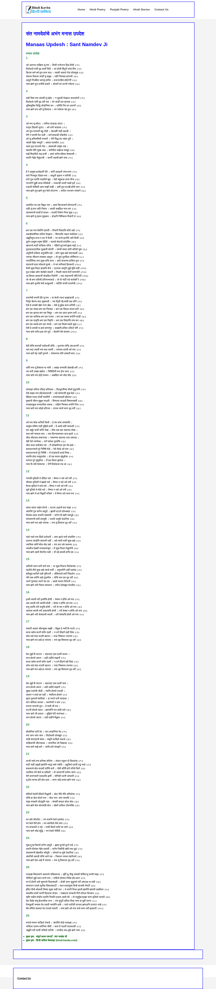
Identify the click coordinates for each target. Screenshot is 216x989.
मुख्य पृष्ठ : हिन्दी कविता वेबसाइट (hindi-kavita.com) (51, 940)
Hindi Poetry (97, 9)
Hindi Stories (141, 9)
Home (81, 9)
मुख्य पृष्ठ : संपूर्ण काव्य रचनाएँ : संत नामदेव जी (46, 936)
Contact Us (161, 9)
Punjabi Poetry (119, 9)
